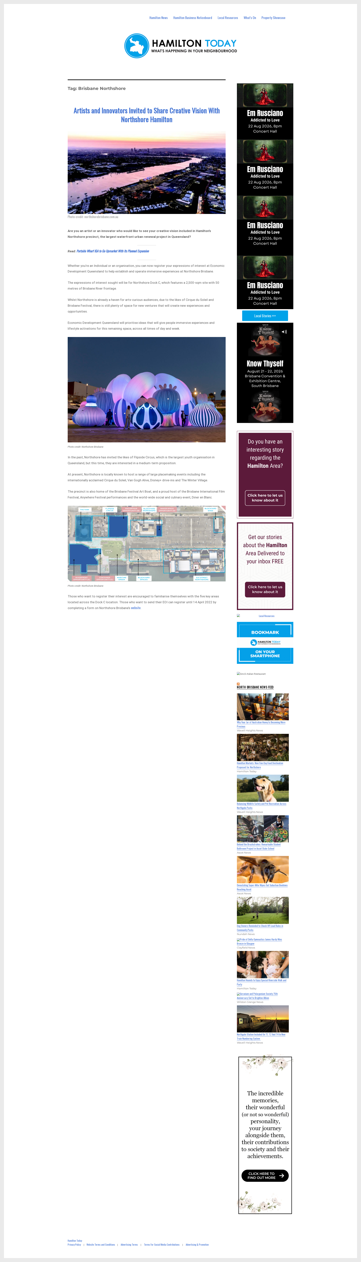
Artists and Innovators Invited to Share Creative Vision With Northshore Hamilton (147, 114)
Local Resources (228, 17)
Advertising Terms (129, 1244)
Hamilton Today (75, 1240)
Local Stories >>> (265, 315)
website (136, 607)
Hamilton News (158, 17)
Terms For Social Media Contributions (162, 1244)
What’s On (250, 17)
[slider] (269, 420)
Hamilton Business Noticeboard (192, 17)
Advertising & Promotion (197, 1244)
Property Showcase (273, 17)
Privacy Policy (74, 1244)
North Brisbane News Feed (255, 687)
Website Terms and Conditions (100, 1244)
